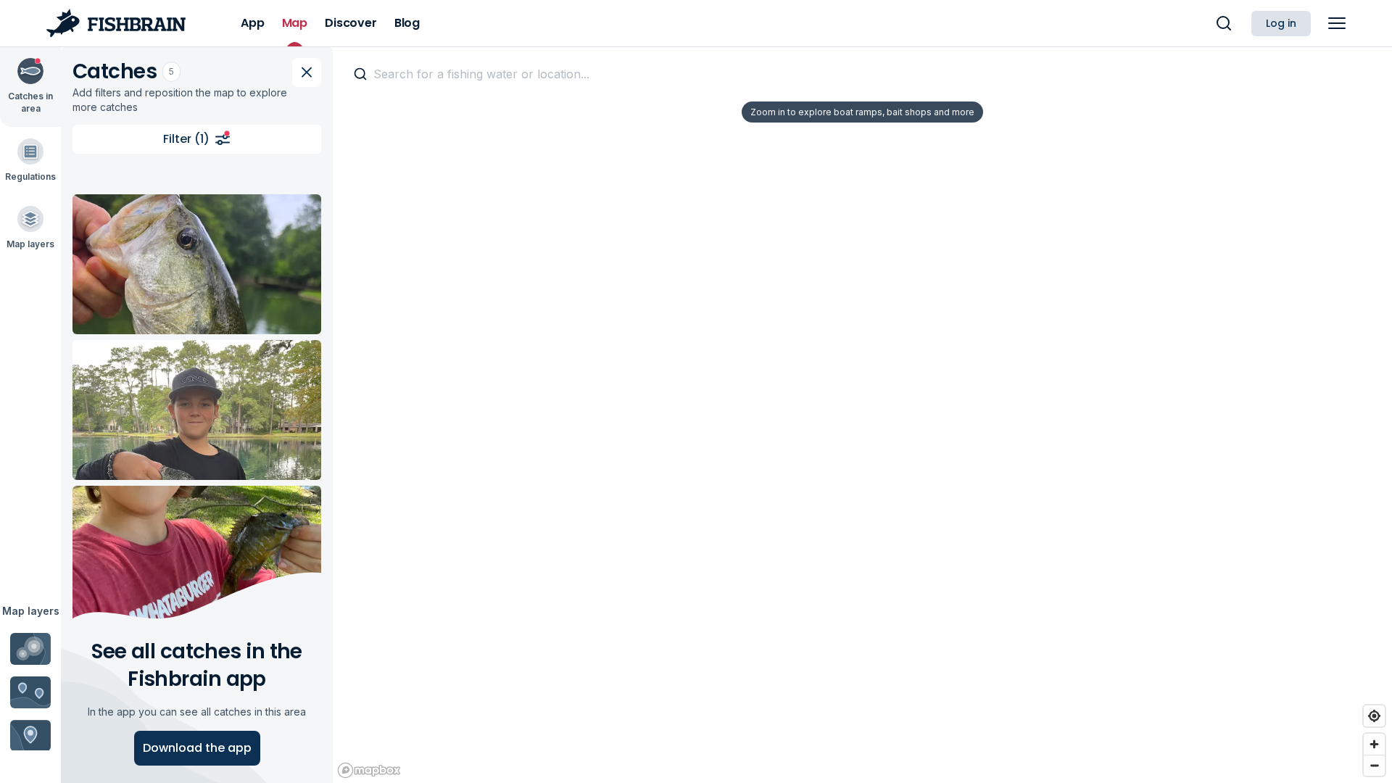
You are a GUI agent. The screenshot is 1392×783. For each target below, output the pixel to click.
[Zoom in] (1374, 744)
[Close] (306, 72)
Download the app (197, 748)
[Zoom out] (1374, 765)
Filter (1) (186, 138)
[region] (862, 414)
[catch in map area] (196, 264)
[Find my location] (1374, 715)
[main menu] (1337, 23)
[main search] (1224, 23)
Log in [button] (1281, 23)
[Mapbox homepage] (369, 770)
